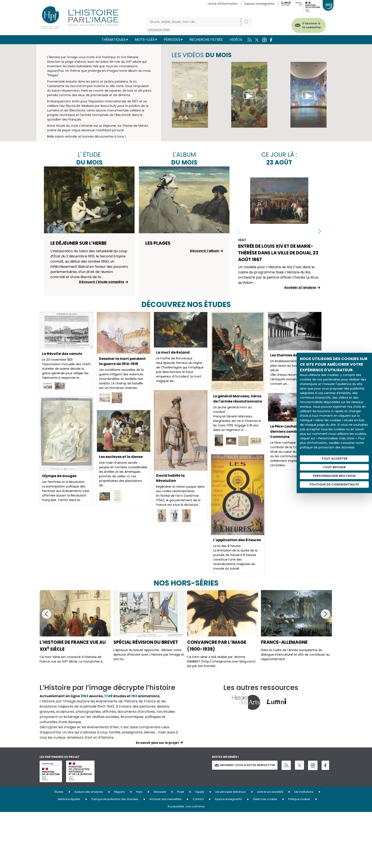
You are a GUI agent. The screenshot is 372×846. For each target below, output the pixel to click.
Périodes (172, 39)
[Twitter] (299, 765)
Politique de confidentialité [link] (334, 485)
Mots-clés (145, 39)
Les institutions (303, 792)
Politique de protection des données (114, 799)
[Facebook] (325, 765)
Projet (180, 792)
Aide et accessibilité (270, 792)
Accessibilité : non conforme (186, 806)
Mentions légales (69, 799)
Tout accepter (334, 459)
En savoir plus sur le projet (157, 743)
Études (58, 792)
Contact (198, 799)
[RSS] (286, 765)
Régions (119, 792)
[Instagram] (313, 765)
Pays (139, 792)
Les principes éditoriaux (230, 792)
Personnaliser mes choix (334, 476)
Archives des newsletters (165, 799)
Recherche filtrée (206, 39)
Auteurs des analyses (88, 792)
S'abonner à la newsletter (311, 25)
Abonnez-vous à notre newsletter (247, 765)
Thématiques (114, 39)
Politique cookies (299, 799)
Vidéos (236, 39)
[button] (319, 231)
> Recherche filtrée (158, 29)
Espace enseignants (260, 3)
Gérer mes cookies (265, 799)
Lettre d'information (223, 3)
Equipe (199, 792)
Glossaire (159, 792)
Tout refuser (334, 467)
